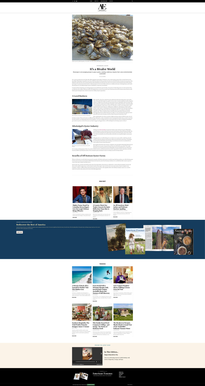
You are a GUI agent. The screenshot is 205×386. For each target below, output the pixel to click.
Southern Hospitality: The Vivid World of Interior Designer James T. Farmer (80, 324)
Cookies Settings (91, 384)
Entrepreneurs (100, 65)
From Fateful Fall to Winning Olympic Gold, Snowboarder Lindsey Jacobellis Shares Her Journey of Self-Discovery (101, 289)
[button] (132, 1)
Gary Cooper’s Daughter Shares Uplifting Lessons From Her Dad (121, 287)
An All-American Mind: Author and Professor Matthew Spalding (120, 207)
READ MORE (75, 217)
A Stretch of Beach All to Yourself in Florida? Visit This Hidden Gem (80, 287)
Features (106, 65)
